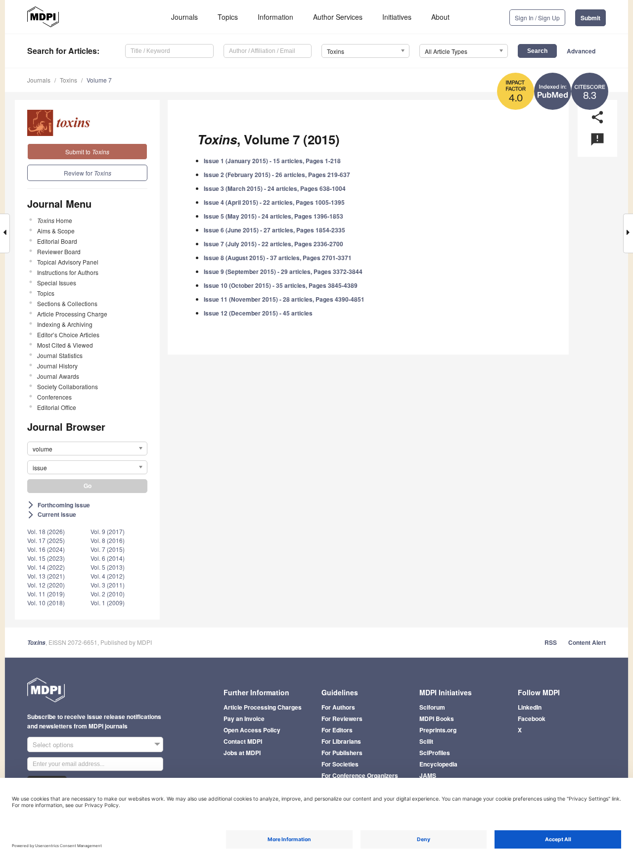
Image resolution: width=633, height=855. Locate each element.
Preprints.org (437, 729)
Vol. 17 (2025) (46, 540)
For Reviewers (341, 718)
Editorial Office (56, 407)
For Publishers (341, 752)
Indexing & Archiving (64, 324)
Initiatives (396, 17)
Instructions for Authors (67, 272)
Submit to (87, 151)
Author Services (337, 17)
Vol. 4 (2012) (107, 576)
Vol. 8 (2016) (107, 540)
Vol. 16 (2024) (46, 549)
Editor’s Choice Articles (68, 334)
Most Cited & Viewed (65, 345)
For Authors (338, 707)
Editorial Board (57, 241)
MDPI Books (436, 718)
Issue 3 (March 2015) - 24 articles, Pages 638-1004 (275, 188)
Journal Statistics (60, 355)
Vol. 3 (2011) (107, 585)
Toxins (68, 80)
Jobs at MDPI (242, 752)
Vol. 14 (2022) (46, 567)
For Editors (337, 729)
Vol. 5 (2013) (107, 567)
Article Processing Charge (72, 314)
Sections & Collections (67, 303)
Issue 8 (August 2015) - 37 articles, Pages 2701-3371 (278, 257)
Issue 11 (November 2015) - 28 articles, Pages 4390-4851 (284, 299)
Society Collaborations (67, 386)
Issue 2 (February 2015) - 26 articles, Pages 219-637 (277, 174)
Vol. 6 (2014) (107, 558)
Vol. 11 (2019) (46, 593)
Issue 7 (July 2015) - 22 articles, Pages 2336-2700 (273, 243)
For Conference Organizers (359, 775)
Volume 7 (99, 80)
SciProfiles (434, 752)
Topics (228, 17)
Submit (590, 17)
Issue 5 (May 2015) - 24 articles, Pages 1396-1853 (273, 216)
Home (54, 220)
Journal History (57, 365)
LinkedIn (530, 707)
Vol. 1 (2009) (107, 602)
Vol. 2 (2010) (107, 593)
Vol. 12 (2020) (46, 585)
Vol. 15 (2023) (46, 558)
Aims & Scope (56, 230)
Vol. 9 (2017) (107, 531)
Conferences (54, 397)
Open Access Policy (252, 729)
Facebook (531, 718)
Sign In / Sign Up (537, 17)
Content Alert (587, 642)
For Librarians (341, 741)
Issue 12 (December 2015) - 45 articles (258, 313)
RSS (550, 642)
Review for (87, 173)
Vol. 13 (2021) (46, 576)
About (440, 17)
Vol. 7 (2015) (107, 549)
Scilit (426, 741)
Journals (184, 17)
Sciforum (432, 707)
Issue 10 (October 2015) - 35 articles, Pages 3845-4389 (281, 285)
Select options (53, 744)
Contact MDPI (243, 741)
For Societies (340, 764)
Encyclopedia (438, 764)
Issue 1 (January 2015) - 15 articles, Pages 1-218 (272, 160)
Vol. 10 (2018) (46, 602)
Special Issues (56, 282)
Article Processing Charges (263, 707)
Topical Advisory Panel (67, 262)
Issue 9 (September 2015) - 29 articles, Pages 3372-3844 (283, 271)
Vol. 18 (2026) (46, 531)
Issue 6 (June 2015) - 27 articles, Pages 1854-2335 (274, 229)
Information (275, 17)
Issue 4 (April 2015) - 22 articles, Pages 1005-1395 (274, 202)
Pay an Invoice (244, 718)
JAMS (427, 775)
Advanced (581, 50)
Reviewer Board (59, 251)
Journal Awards (58, 376)
